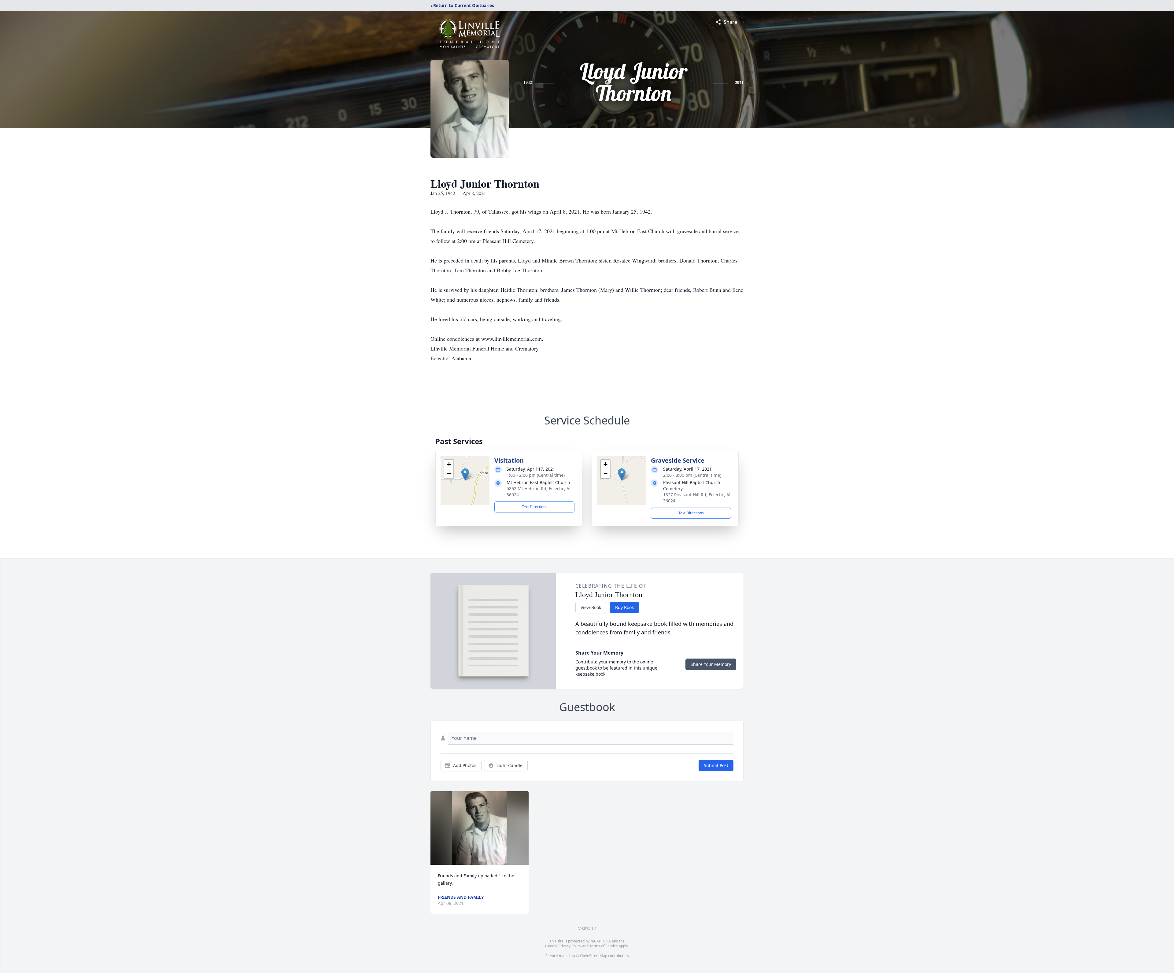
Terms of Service (603, 946)
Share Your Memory (711, 664)
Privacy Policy (569, 946)
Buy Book (624, 607)
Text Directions (534, 506)
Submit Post (716, 765)
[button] (465, 474)
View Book (591, 607)
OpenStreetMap (593, 955)
